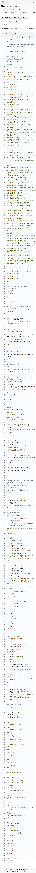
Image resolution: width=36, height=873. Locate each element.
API (28, 871)
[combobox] (10, 24)
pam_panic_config (15, 20)
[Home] (3, 2)
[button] (7, 9)
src (8, 20)
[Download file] (20, 37)
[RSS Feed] (3, 9)
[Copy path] (18, 21)
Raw (4, 36)
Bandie (5, 6)
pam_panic (13, 6)
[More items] (34, 12)
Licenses (22, 871)
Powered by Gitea (10, 869)
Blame (9, 36)
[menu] (9, 871)
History (14, 36)
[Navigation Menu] (33, 2)
